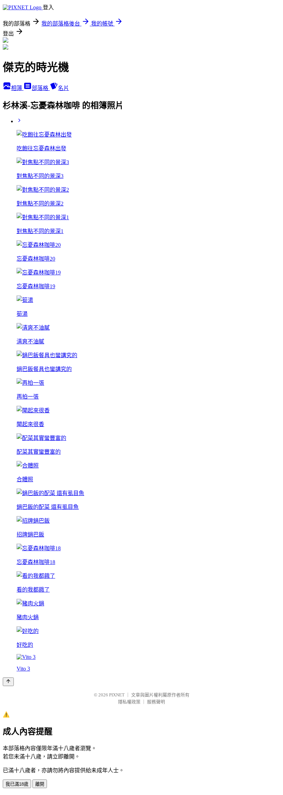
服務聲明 (156, 701)
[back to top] (8, 681)
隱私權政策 (129, 701)
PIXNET (117, 694)
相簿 (17, 88)
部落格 (41, 88)
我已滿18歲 (17, 784)
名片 (63, 88)
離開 (39, 784)
